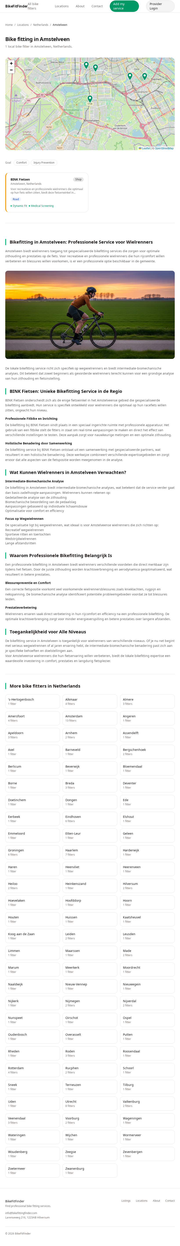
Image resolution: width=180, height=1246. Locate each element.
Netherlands (40, 25)
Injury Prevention (44, 162)
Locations (62, 6)
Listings (126, 1201)
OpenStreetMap (164, 148)
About (80, 6)
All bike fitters (33, 6)
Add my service (118, 6)
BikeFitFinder (16, 6)
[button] (130, 76)
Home (9, 25)
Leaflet (145, 148)
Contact (97, 6)
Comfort (21, 162)
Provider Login (156, 6)
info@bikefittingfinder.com (21, 1213)
